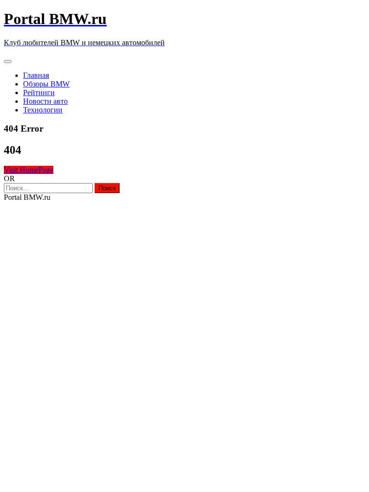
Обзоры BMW (46, 84)
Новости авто (45, 101)
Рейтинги (39, 92)
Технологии (42, 110)
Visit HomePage (28, 170)
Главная (36, 75)
